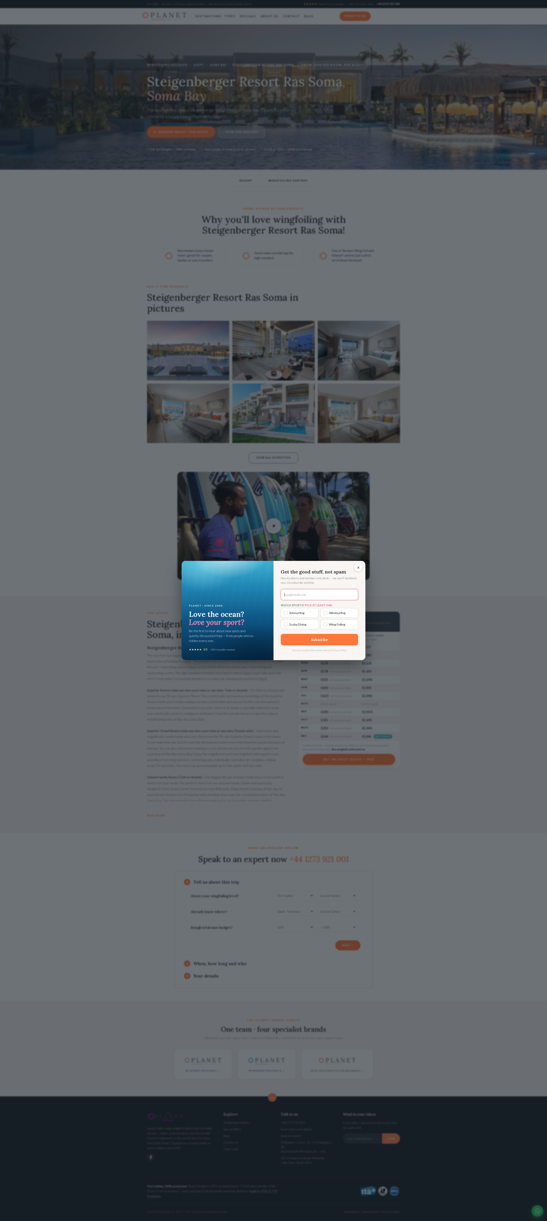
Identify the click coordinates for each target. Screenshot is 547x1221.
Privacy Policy (339, 650)
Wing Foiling (337, 624)
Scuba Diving (297, 624)
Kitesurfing (296, 613)
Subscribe (319, 639)
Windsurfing (337, 613)
